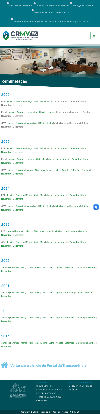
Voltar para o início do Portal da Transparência (48, 366)
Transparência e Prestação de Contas (70, 21)
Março (29, 101)
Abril (36, 101)
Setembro (75, 148)
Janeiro (10, 101)
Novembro (6, 152)
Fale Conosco (62, 12)
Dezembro (18, 152)
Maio (42, 101)
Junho (49, 101)
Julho (57, 148)
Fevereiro (20, 101)
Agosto (64, 148)
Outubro (85, 148)
